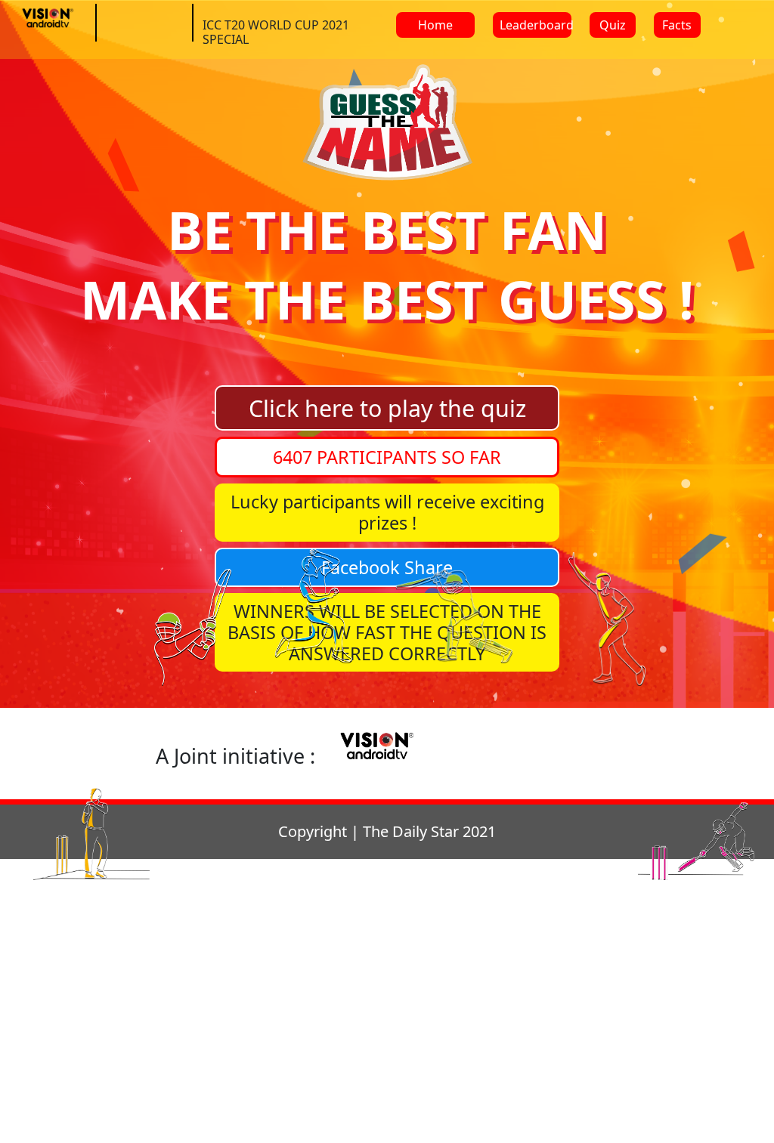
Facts (677, 25)
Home (435, 25)
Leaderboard (535, 25)
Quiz (612, 25)
